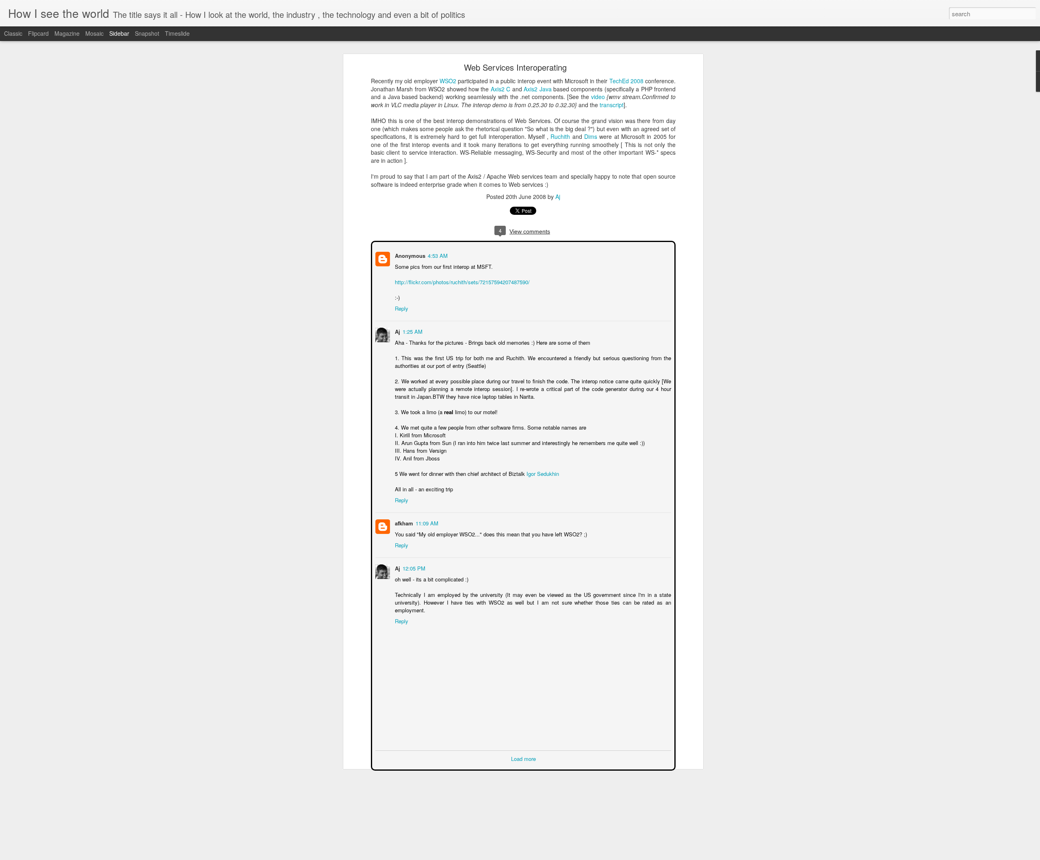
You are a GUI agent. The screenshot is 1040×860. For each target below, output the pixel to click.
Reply (400, 307)
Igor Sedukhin (542, 473)
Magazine (67, 33)
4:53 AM (437, 255)
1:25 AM (412, 331)
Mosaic (94, 33)
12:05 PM (413, 567)
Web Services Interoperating (515, 67)
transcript (612, 105)
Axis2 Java (537, 89)
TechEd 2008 (626, 81)
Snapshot (147, 33)
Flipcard (38, 33)
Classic (13, 33)
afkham (403, 522)
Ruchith (560, 136)
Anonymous (409, 255)
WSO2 (448, 81)
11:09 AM (426, 522)
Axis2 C (500, 89)
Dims (590, 136)
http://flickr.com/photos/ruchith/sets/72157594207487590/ (461, 281)
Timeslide (177, 33)
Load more (523, 758)
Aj (557, 196)
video (598, 97)
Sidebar (119, 33)
